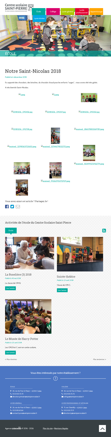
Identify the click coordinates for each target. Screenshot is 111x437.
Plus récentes (12, 359)
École (39, 11)
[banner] (19, 7)
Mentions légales (61, 428)
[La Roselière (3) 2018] (29, 253)
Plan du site (48, 428)
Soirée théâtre (66, 276)
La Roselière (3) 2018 (18, 274)
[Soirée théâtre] (80, 254)
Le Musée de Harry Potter (21, 339)
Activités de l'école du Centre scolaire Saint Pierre (104, 230)
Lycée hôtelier (39, 18)
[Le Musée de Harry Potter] (28, 316)
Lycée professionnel (82, 11)
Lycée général (67, 11)
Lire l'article (10, 288)
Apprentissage (96, 11)
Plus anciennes (98, 359)
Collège (53, 11)
